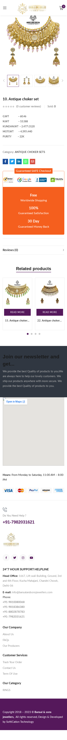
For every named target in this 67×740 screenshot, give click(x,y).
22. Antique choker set (49, 320)
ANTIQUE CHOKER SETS (30, 152)
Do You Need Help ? (14, 515)
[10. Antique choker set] (5, 161)
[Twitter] (14, 557)
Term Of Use (10, 673)
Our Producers (11, 646)
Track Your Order (12, 662)
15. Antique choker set (17, 320)
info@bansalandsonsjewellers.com (32, 592)
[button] (33, 171)
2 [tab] (32, 334)
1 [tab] (28, 334)
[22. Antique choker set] (49, 292)
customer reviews (28, 106)
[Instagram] (22, 557)
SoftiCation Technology (20, 722)
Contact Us (9, 668)
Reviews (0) (10, 250)
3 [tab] (35, 334)
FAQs (6, 640)
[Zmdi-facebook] (6, 557)
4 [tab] (39, 334)
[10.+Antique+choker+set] (12, 161)
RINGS (6, 690)
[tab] (33, 250)
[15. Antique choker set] (17, 292)
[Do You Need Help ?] (5, 510)
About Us (8, 634)
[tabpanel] (17, 304)
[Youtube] (31, 557)
